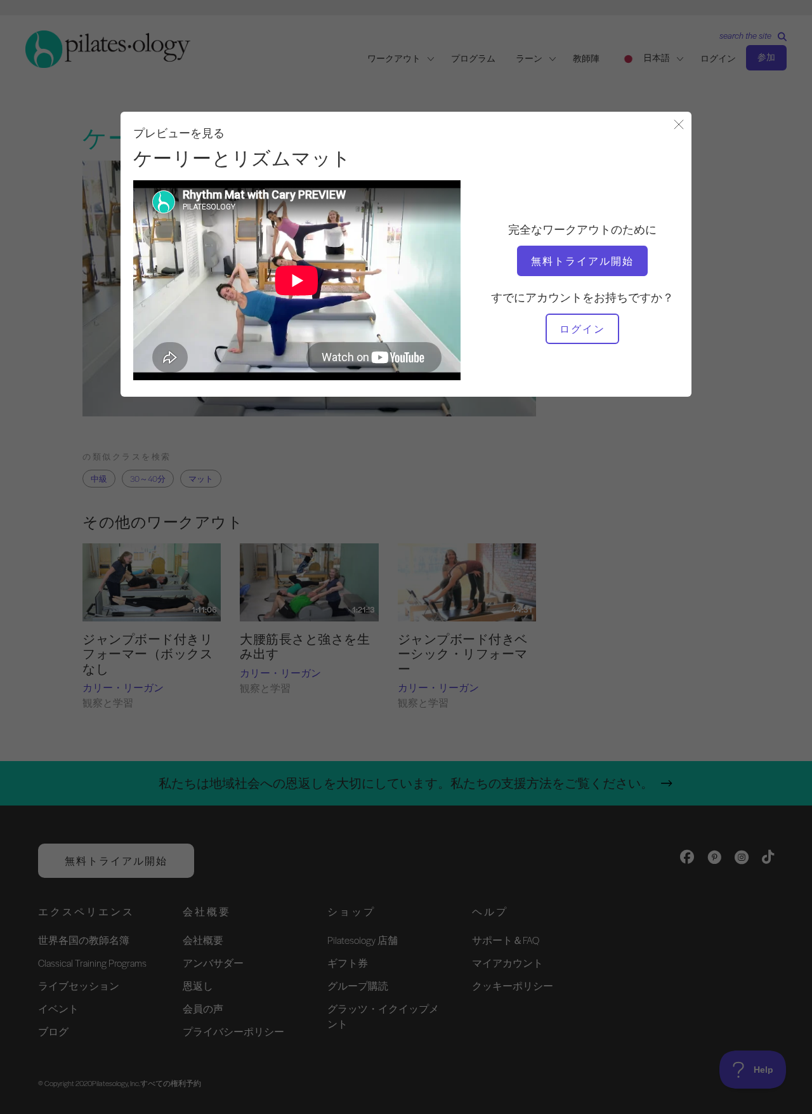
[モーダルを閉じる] (679, 125)
